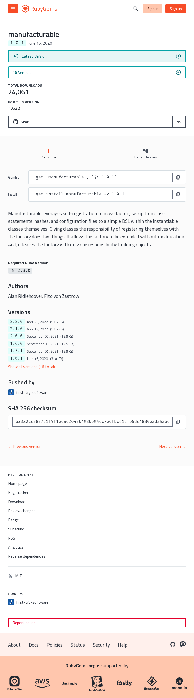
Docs (34, 644)
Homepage (17, 483)
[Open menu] (13, 8)
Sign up (175, 9)
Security (101, 644)
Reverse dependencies (27, 556)
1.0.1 (16, 358)
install (12, 194)
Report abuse (24, 623)
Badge (13, 520)
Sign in (152, 9)
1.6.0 (16, 343)
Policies (55, 644)
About (14, 644)
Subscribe (16, 529)
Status (78, 644)
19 (179, 122)
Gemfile (14, 177)
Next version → (172, 446)
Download (16, 501)
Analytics (16, 547)
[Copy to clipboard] (178, 177)
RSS (11, 538)
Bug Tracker (18, 492)
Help (122, 644)
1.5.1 (16, 350)
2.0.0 (16, 336)
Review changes (22, 511)
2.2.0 (16, 321)
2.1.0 (16, 328)
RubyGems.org (81, 665)
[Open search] (135, 8)
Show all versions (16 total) (31, 367)
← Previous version (24, 446)
